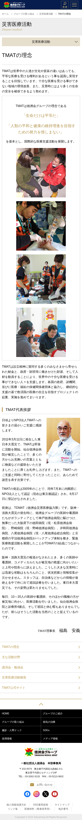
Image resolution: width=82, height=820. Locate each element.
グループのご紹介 (53, 713)
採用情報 (7, 738)
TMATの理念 (10, 646)
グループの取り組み (24, 14)
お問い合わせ (45, 784)
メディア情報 (50, 738)
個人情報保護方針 (16, 804)
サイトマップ (62, 804)
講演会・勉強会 (12, 667)
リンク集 (13, 808)
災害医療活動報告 (14, 677)
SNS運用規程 (40, 804)
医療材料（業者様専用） (38, 808)
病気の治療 (49, 721)
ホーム (5, 14)
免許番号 (63, 808)
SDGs (46, 730)
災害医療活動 (46, 14)
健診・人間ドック (12, 730)
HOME (5, 713)
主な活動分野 (11, 657)
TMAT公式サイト (13, 687)
